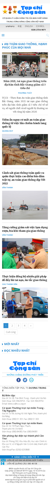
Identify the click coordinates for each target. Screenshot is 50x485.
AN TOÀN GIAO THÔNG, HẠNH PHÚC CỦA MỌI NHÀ (24, 45)
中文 (20, 26)
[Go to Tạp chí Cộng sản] (25, 9)
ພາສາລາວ (10, 26)
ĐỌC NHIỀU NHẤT (17, 350)
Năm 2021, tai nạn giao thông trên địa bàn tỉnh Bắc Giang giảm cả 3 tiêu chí (25, 85)
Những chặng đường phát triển (25, 374)
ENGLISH (29, 26)
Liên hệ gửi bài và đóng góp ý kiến (25, 460)
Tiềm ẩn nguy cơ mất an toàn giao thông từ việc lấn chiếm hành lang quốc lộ (24, 123)
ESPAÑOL (40, 26)
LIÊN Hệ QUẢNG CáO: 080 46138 (22, 463)
